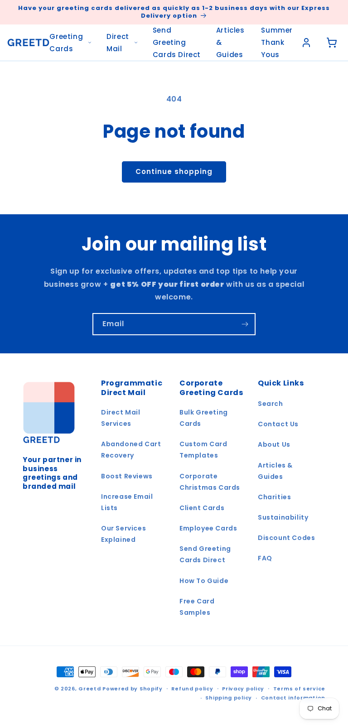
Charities (274, 496)
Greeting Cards (66, 42)
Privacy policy (243, 688)
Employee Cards (208, 528)
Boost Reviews (127, 476)
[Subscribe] (245, 324)
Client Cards (201, 507)
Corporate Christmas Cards (209, 482)
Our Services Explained (123, 534)
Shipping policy (228, 697)
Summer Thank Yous (277, 42)
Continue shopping (174, 171)
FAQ (265, 558)
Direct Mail (117, 42)
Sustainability (283, 517)
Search (270, 403)
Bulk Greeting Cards (203, 418)
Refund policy (192, 688)
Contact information (293, 697)
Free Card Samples (196, 607)
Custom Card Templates (203, 449)
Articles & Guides (230, 42)
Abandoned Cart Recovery (131, 449)
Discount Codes (286, 537)
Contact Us (278, 424)
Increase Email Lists (127, 502)
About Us (274, 444)
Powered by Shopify (132, 688)
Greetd (89, 688)
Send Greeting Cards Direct (177, 42)
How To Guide (203, 580)
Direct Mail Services (120, 418)
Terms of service (299, 688)
